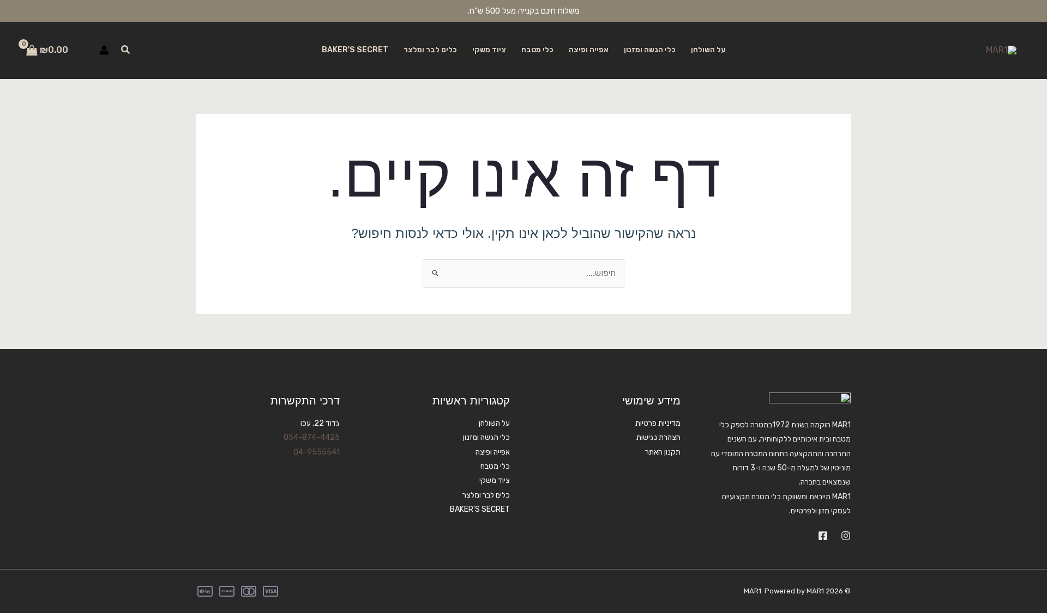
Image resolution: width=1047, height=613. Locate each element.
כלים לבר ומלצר (430, 49)
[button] (125, 50)
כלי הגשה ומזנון (650, 49)
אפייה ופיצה (589, 49)
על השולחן (708, 49)
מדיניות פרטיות (658, 423)
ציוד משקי (489, 49)
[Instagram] (846, 536)
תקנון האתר (663, 452)
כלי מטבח (537, 49)
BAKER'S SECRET (355, 49)
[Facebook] (823, 536)
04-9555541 (316, 452)
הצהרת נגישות (658, 437)
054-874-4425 (312, 437)
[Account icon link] (104, 50)
